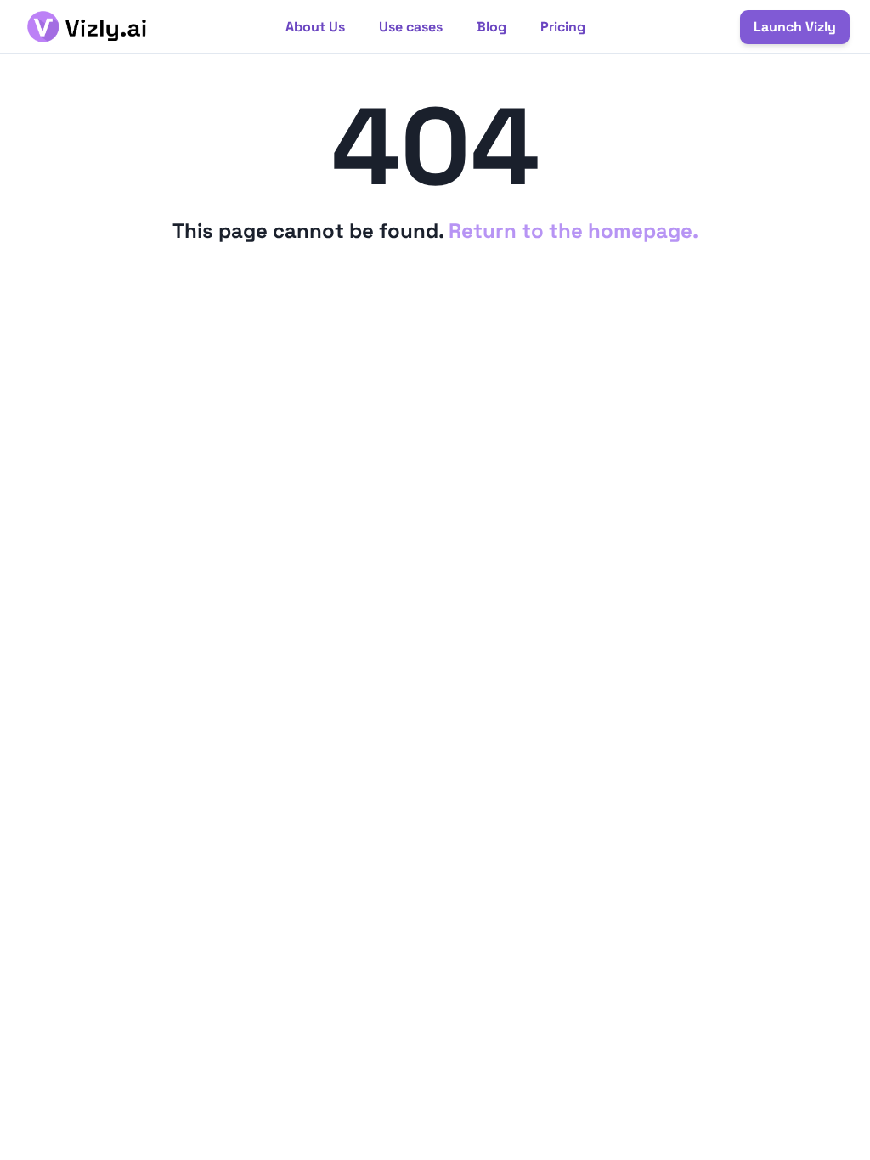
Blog (491, 27)
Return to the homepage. (573, 230)
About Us (315, 27)
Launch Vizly (795, 27)
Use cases (411, 27)
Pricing (562, 27)
